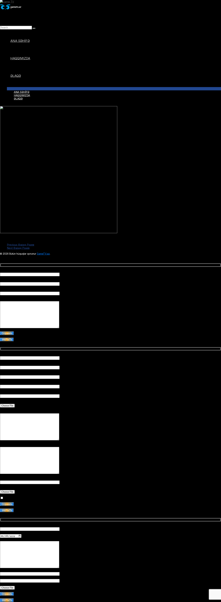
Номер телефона (10, 383)
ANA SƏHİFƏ (20, 41)
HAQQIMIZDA (20, 58)
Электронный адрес (12, 577)
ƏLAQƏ (15, 76)
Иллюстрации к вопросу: (15, 488)
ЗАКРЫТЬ (6, 339)
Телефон (5, 570)
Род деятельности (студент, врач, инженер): (28, 373)
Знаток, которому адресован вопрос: (23, 290)
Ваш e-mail (6, 280)
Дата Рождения (10, 532)
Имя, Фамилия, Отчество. (16, 354)
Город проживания (11, 364)
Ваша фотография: (11, 402)
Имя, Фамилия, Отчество (15, 271)
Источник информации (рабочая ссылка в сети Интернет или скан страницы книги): (52, 478)
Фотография (8, 584)
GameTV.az (43, 253)
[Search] (34, 28)
